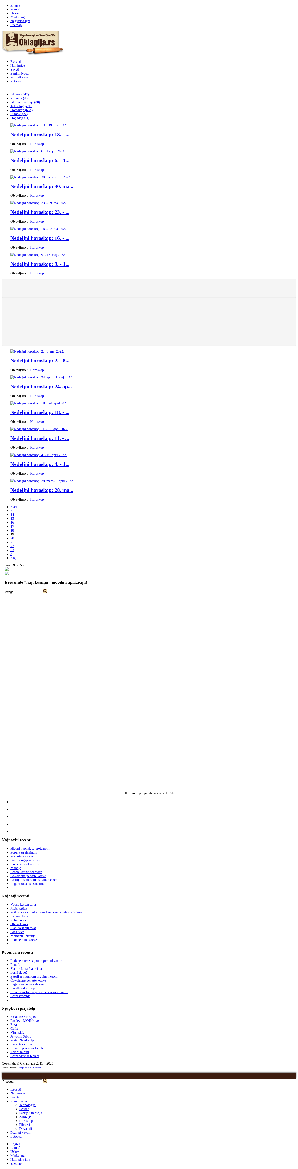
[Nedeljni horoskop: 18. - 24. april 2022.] (39, 403)
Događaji (25, 1128)
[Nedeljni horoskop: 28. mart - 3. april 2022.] (42, 481)
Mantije (15, 868)
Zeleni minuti (19, 1052)
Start (13, 507)
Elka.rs (15, 1024)
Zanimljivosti (19, 73)
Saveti (14, 69)
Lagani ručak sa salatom (27, 884)
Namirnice (17, 65)
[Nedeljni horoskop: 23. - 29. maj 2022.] (38, 203)
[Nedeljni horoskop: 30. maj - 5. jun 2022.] (40, 177)
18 (12, 530)
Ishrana (24, 1109)
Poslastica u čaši (21, 856)
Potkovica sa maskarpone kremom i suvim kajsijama (46, 912)
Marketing (17, 17)
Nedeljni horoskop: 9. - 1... (39, 264)
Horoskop (37, 144)
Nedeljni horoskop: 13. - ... (39, 134)
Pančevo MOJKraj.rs (24, 1020)
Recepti (15, 61)
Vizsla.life (17, 1032)
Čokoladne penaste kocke (28, 876)
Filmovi (24, 1124)
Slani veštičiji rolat (23, 928)
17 (12, 526)
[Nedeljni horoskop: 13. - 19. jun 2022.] (38, 125)
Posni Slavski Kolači (24, 1056)
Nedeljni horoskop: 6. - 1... (39, 160)
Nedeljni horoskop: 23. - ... (39, 212)
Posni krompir (20, 996)
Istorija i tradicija (30, 1113)
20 (12, 538)
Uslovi (15, 13)
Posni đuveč (18, 972)
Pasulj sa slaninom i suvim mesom (33, 880)
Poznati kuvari (20, 77)
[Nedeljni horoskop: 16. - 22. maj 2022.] (38, 229)
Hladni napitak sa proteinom (29, 848)
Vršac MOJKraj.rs (23, 1017)
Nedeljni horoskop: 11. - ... (39, 438)
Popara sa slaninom (23, 852)
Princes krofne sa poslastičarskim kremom (39, 992)
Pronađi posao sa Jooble (27, 1048)
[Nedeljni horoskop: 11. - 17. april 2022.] (39, 429)
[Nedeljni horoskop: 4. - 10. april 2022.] (38, 455)
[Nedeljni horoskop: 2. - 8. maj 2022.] (37, 351)
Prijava (15, 5)
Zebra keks (18, 920)
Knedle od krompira (24, 988)
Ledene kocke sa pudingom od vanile (36, 961)
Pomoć (15, 9)
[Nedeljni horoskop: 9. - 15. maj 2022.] (38, 255)
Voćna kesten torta (23, 904)
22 (12, 546)
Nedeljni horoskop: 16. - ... (39, 238)
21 (12, 542)
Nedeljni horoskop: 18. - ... (39, 412)
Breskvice (17, 932)
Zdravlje (25, 1117)
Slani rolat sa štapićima (26, 968)
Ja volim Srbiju (20, 1036)
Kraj (13, 558)
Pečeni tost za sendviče (26, 872)
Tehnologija (27, 1105)
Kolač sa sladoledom (24, 864)
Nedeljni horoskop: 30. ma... (41, 186)
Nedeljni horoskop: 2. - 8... (39, 360)
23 (12, 550)
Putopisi (16, 81)
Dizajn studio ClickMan (29, 1067)
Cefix (14, 1028)
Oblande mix (19, 924)
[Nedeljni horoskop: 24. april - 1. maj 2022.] (41, 377)
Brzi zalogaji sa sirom (25, 860)
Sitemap (16, 25)
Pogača (15, 964)
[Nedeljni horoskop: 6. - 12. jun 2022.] (37, 151)
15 (12, 518)
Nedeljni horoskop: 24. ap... (41, 386)
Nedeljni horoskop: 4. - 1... (39, 464)
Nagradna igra (20, 21)
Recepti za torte (21, 1044)
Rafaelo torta (19, 916)
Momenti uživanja (22, 936)
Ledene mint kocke (23, 940)
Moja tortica (18, 908)
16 (12, 522)
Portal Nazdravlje (22, 1040)
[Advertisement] (149, 287)
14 (12, 514)
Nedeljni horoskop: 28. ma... (41, 490)
